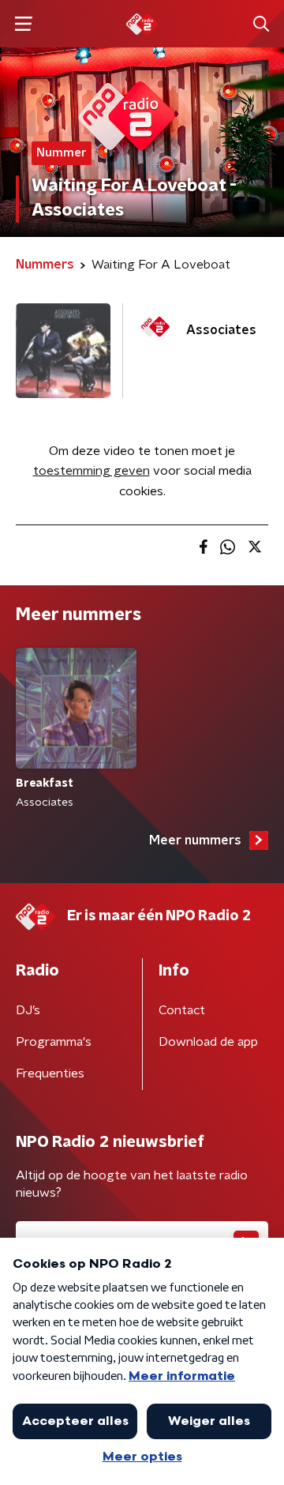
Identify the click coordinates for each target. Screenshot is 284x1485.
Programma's (54, 1042)
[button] (23, 24)
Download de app (208, 1042)
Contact (182, 1010)
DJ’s (28, 1010)
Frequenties (50, 1073)
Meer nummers (195, 840)
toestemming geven (91, 470)
